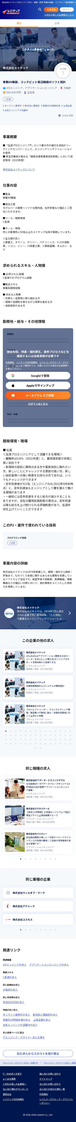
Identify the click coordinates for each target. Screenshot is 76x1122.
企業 (57, 23)
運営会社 (7, 1094)
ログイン (67, 9)
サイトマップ (45, 1078)
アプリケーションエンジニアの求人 (49, 964)
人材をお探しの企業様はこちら (59, 14)
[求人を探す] (39, 9)
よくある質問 (9, 1078)
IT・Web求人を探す (12, 1073)
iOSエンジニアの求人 (15, 964)
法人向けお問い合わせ (50, 1083)
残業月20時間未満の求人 (16, 1019)
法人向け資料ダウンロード (15, 1088)
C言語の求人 (10, 977)
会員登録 (51, 9)
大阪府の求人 (10, 989)
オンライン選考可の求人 (16, 1014)
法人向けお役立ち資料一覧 (52, 1088)
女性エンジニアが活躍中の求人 (20, 1025)
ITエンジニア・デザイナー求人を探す (24, 1037)
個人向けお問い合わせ (50, 1073)
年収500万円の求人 (13, 1002)
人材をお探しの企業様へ (14, 1083)
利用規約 (10, 362)
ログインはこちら (38, 404)
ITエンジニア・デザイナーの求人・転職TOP (20, 1062)
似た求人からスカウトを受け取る (38, 1053)
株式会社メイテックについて (19, 169)
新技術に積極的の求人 (45, 1014)
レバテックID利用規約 (26, 362)
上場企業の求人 (42, 1019)
